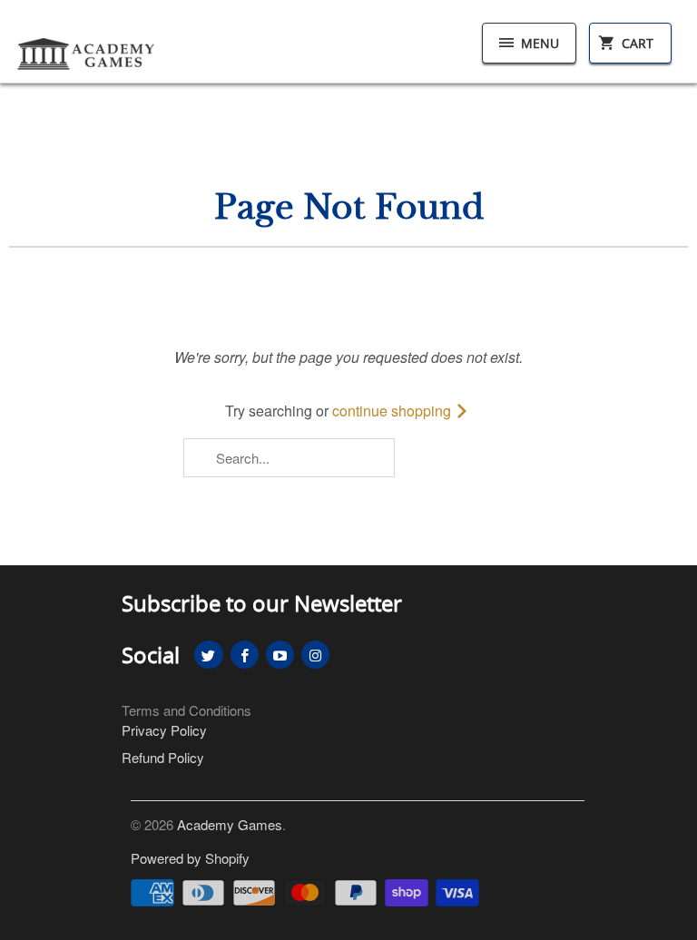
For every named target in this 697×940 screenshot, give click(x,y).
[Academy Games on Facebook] (245, 655)
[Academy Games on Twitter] (208, 655)
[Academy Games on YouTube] (280, 655)
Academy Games (229, 824)
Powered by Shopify (190, 857)
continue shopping (393, 410)
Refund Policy (163, 757)
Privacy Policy (164, 729)
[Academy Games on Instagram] (315, 655)
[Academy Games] (87, 48)
